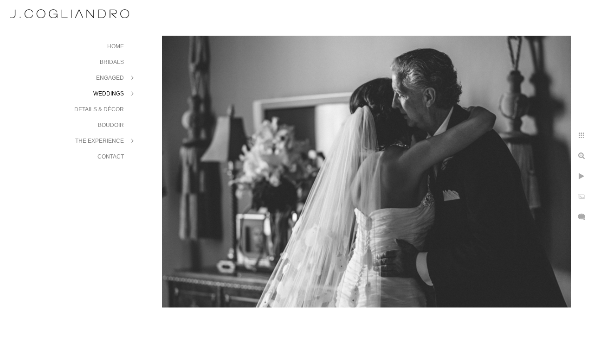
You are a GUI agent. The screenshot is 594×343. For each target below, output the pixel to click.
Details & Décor (99, 109)
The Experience (99, 141)
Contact (110, 156)
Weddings (108, 93)
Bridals (112, 62)
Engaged (110, 78)
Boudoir (111, 125)
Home (115, 46)
